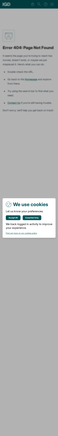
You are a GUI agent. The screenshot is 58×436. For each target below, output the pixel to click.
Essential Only (32, 218)
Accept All (13, 218)
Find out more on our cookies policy (21, 233)
